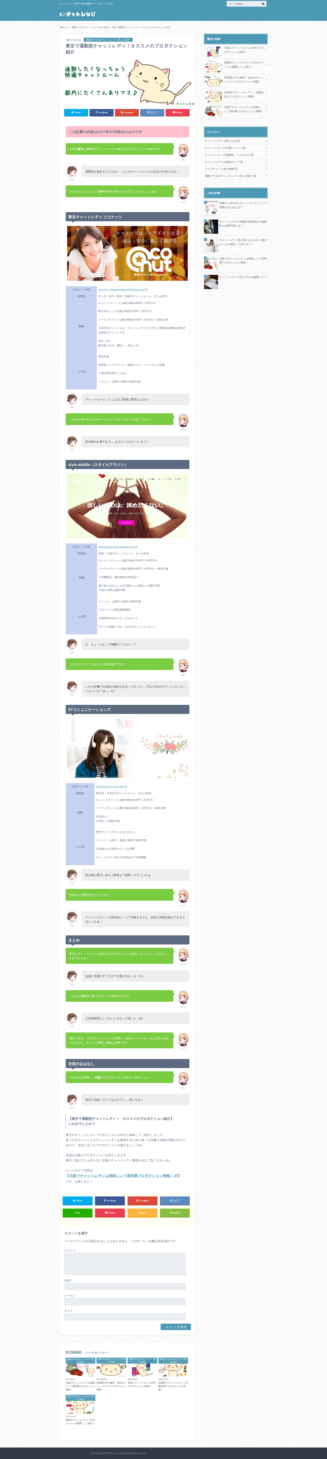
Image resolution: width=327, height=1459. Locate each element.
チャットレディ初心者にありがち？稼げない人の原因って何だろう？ (243, 242)
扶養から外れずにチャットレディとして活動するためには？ (243, 205)
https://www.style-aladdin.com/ (116, 546)
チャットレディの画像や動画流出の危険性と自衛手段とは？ (243, 223)
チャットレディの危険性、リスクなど (229, 154)
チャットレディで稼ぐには (222, 140)
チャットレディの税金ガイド (224, 161)
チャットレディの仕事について (225, 147)
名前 (68, 1280)
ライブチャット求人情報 (221, 168)
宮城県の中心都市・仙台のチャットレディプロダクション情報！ (244, 79)
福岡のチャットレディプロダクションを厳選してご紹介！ (244, 64)
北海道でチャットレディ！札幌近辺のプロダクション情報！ (244, 94)
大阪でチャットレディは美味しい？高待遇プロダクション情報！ (121, 1175)
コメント (70, 1250)
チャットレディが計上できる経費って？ (243, 276)
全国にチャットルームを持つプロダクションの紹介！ (244, 49)
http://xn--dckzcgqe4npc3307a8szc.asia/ (121, 289)
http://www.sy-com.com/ (110, 786)
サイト (68, 1310)
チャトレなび (117, 1453)
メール (69, 1295)
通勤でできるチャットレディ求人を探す (230, 175)
